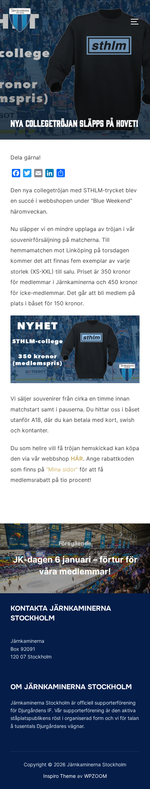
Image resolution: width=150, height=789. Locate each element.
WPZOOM (95, 776)
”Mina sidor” (62, 469)
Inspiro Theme (59, 776)
